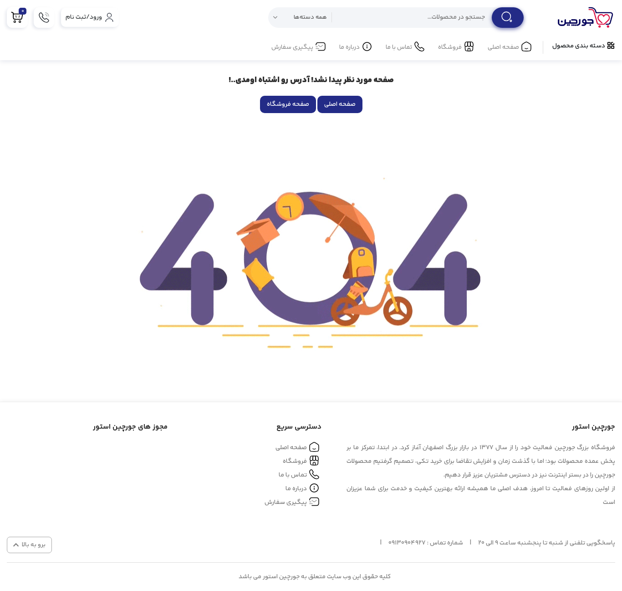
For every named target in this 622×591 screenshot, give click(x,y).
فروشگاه (450, 47)
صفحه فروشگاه (288, 104)
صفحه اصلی (503, 47)
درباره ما (349, 47)
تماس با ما (399, 47)
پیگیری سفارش (292, 47)
